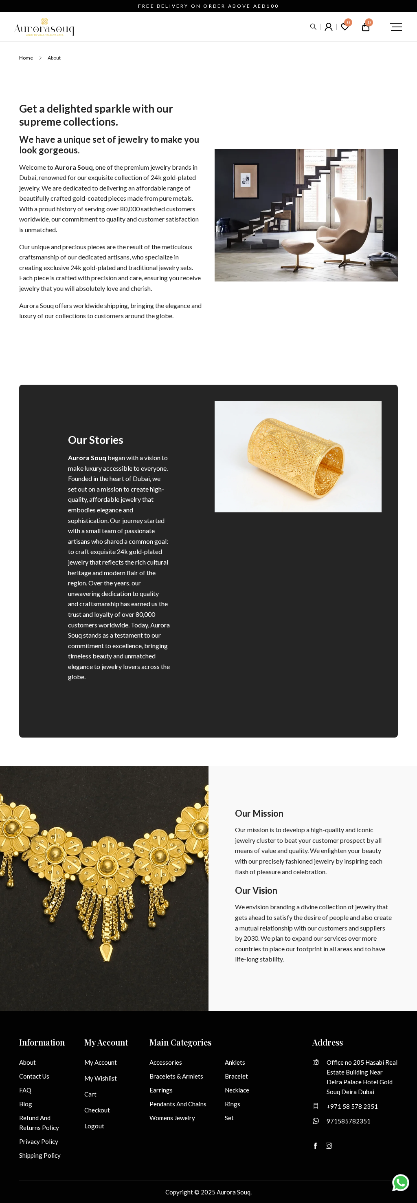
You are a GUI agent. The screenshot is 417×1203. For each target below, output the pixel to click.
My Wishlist (100, 1078)
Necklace (237, 1090)
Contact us (34, 1076)
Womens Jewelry (172, 1117)
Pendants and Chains (177, 1104)
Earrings (161, 1090)
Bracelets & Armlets (176, 1076)
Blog (25, 1104)
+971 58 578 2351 (352, 1106)
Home (26, 58)
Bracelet (236, 1076)
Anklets (235, 1062)
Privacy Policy (38, 1141)
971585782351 (349, 1121)
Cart (90, 1094)
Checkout (97, 1110)
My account (100, 1062)
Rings (232, 1104)
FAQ (25, 1090)
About (27, 1062)
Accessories (165, 1062)
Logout (94, 1126)
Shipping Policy (40, 1155)
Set (229, 1117)
